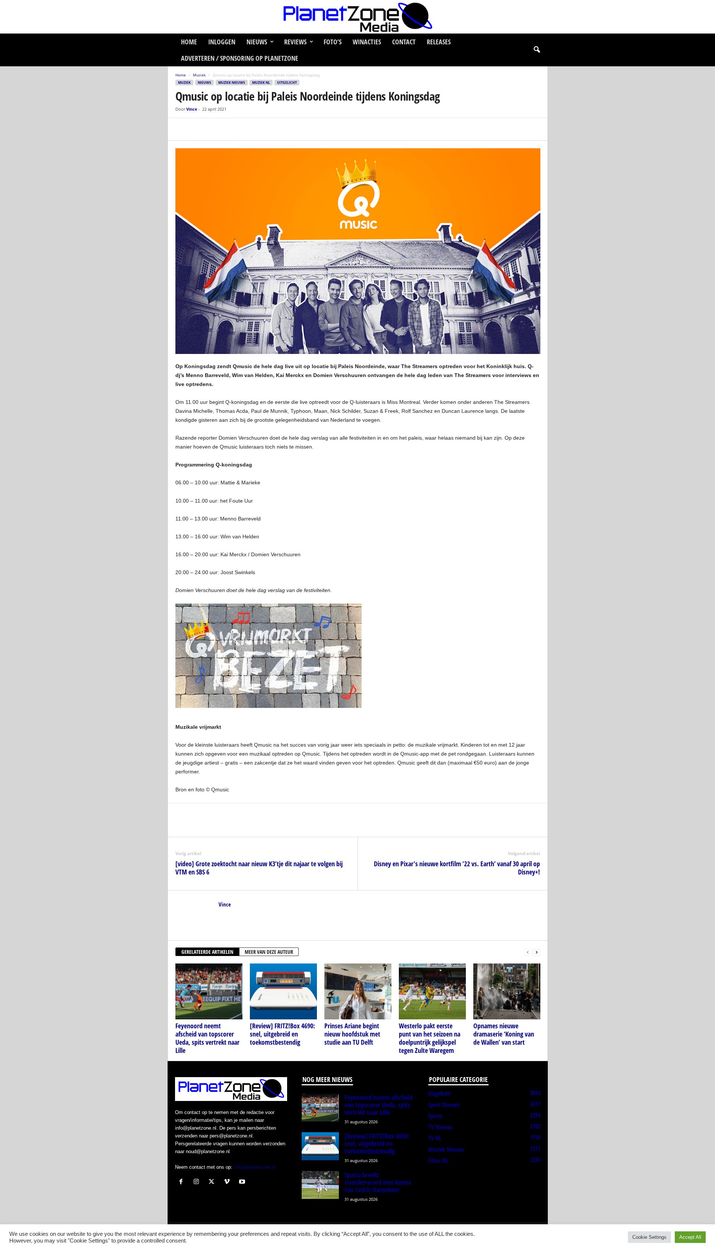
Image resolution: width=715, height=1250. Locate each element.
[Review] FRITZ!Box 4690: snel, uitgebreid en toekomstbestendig (282, 1034)
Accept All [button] (690, 1237)
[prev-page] (527, 952)
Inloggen (221, 41)
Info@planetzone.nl (255, 1167)
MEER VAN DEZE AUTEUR (269, 951)
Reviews (295, 41)
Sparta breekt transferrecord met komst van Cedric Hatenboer (377, 1182)
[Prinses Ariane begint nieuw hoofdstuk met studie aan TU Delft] (357, 991)
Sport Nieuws (444, 1105)
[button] (536, 50)
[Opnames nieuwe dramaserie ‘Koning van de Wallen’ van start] (506, 991)
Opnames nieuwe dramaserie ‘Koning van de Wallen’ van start (503, 1034)
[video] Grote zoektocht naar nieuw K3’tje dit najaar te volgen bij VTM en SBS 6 (259, 868)
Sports (435, 1116)
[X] (200, 129)
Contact (404, 41)
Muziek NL (261, 82)
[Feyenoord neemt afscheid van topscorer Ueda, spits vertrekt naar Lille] (208, 991)
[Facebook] (182, 129)
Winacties (367, 41)
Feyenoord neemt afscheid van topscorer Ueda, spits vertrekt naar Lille (207, 1038)
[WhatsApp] (217, 129)
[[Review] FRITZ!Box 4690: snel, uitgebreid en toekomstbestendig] (283, 991)
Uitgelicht (287, 82)
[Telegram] (234, 129)
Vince (191, 109)
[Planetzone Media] (357, 17)
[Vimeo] (228, 1182)
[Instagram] (198, 1182)
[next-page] (536, 952)
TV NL (434, 1138)
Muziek (199, 74)
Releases (439, 41)
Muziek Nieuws (231, 82)
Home (189, 41)
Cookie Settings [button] (649, 1237)
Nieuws (257, 41)
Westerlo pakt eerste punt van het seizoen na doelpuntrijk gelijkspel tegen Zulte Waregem (429, 1038)
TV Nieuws (440, 1127)
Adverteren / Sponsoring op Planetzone (239, 58)
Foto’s (332, 41)
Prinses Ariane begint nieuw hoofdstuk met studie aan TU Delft (352, 1034)
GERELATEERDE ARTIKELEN (207, 951)
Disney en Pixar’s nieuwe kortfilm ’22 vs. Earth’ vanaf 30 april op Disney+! (457, 868)
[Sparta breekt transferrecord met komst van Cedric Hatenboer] (320, 1185)
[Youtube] (243, 1182)
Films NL (438, 1160)
